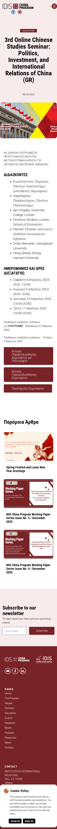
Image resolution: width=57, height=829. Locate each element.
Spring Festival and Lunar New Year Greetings (25, 469)
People (8, 703)
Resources (10, 738)
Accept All (15, 821)
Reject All (29, 821)
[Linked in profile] (23, 671)
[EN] (19, 13)
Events (8, 718)
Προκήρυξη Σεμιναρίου (28, 388)
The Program (12, 698)
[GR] (13, 13)
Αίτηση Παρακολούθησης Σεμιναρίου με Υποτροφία (24, 356)
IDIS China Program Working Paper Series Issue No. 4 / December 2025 (28, 568)
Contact (9, 747)
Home (8, 693)
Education (10, 713)
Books (8, 728)
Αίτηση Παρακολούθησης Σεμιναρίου (24, 375)
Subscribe (42, 630)
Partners (9, 708)
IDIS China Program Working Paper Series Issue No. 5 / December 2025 (28, 518)
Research (10, 723)
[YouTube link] (8, 671)
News (8, 742)
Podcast (9, 733)
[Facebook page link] (15, 671)
